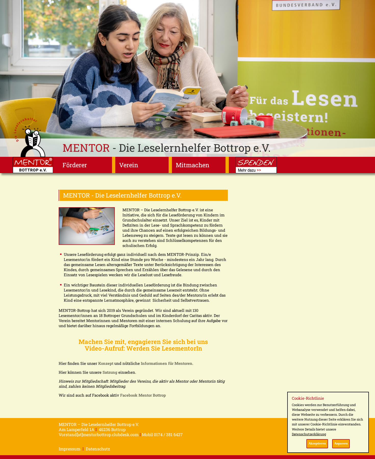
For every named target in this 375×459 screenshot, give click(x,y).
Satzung (110, 372)
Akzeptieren (317, 443)
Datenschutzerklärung (309, 434)
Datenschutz (98, 448)
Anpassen (341, 443)
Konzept (105, 363)
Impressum (69, 448)
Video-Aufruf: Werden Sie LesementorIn (143, 348)
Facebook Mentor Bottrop (143, 395)
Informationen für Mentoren (166, 363)
